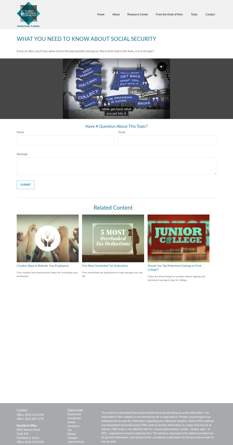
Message (22, 154)
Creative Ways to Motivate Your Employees (43, 265)
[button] (101, 15)
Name (20, 132)
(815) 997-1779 (34, 418)
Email (121, 132)
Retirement (74, 414)
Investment (74, 418)
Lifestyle (73, 437)
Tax (70, 430)
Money (72, 434)
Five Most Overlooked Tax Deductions (105, 265)
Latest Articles (76, 441)
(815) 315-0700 (34, 414)
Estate (71, 422)
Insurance (73, 426)
